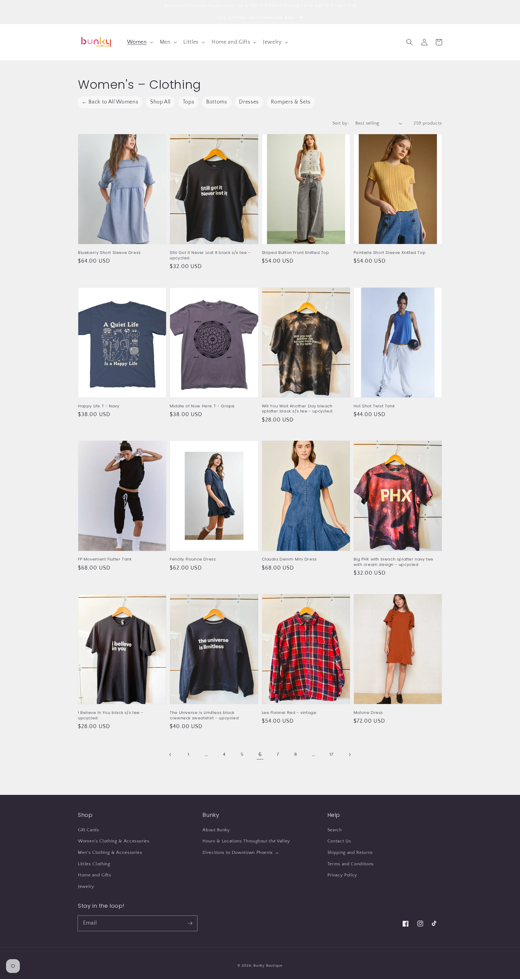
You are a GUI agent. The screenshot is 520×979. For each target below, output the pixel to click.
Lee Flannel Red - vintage (289, 712)
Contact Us (339, 841)
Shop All (160, 102)
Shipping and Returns (350, 852)
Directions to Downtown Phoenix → (241, 852)
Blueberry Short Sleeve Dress (109, 252)
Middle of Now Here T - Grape (202, 406)
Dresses (249, 102)
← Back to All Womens (110, 102)
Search (334, 829)
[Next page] (349, 754)
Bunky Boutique (268, 965)
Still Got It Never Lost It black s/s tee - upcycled (210, 255)
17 (331, 754)
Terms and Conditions (350, 863)
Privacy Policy (342, 875)
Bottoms (216, 102)
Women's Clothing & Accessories (114, 841)
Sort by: (341, 123)
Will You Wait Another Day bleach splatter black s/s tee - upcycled (297, 408)
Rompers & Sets (291, 102)
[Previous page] (170, 754)
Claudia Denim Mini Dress (289, 559)
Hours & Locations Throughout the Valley (246, 841)
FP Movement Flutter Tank (105, 559)
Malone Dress (368, 712)
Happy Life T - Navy (98, 406)
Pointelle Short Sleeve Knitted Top (390, 252)
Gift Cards (88, 829)
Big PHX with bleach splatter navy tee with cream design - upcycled (393, 562)
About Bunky (216, 829)
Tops (188, 102)
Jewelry (86, 886)
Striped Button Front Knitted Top (295, 252)
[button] (139, 42)
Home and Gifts (94, 875)
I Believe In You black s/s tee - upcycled (110, 715)
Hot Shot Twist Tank (374, 406)
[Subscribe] (190, 923)
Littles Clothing (94, 863)
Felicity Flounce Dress (193, 559)
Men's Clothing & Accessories (110, 852)
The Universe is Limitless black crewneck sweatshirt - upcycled (204, 715)
